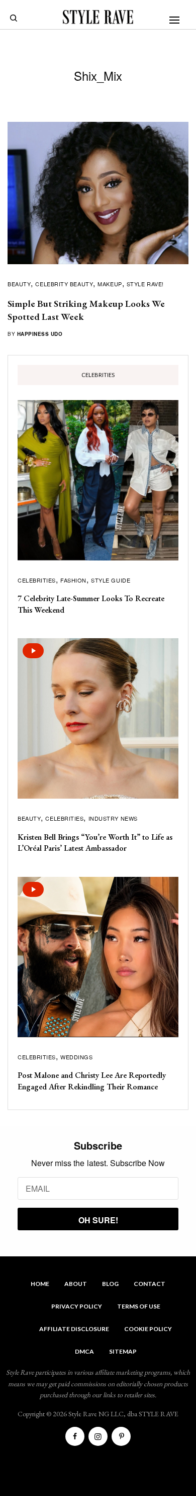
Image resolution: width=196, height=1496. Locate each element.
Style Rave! (145, 284)
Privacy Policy (76, 1306)
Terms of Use (138, 1306)
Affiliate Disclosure (74, 1329)
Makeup (109, 284)
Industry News (113, 818)
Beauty (19, 284)
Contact (149, 1283)
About (75, 1283)
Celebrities (37, 580)
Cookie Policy (148, 1329)
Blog (110, 1283)
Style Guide (110, 580)
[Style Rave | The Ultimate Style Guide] (98, 17)
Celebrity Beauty (64, 284)
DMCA (84, 1351)
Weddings (76, 1057)
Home (40, 1283)
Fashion (73, 580)
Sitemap (123, 1351)
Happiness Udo (40, 333)
